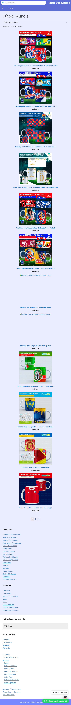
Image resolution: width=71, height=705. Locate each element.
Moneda (6, 660)
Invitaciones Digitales (10, 610)
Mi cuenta (6, 655)
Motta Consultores (59, 2)
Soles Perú (8, 677)
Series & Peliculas (9, 574)
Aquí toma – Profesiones (12, 543)
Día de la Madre (9, 551)
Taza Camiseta (8, 605)
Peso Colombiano (10, 671)
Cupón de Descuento (10, 657)
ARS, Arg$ (8, 626)
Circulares (6, 591)
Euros (6, 663)
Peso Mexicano (10, 674)
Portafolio (6, 648)
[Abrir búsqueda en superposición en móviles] (23, 3)
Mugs (5, 599)
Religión (6, 568)
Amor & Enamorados (10, 540)
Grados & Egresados (10, 560)
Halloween (7, 563)
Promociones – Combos (11, 692)
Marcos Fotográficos (10, 596)
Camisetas (7, 593)
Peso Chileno (9, 669)
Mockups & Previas (10, 579)
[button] (55, 701)
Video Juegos (8, 571)
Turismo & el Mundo (10, 557)
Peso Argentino (10, 683)
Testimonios (7, 642)
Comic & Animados (10, 546)
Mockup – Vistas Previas (12, 689)
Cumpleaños (7, 549)
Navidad (6, 565)
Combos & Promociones (12, 535)
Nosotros (6, 645)
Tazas (5, 602)
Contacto (6, 640)
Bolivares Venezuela (11, 680)
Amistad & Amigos (9, 537)
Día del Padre (8, 554)
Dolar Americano (10, 666)
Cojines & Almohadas (11, 607)
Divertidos (6, 577)
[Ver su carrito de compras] (2, 8)
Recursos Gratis (9, 695)
